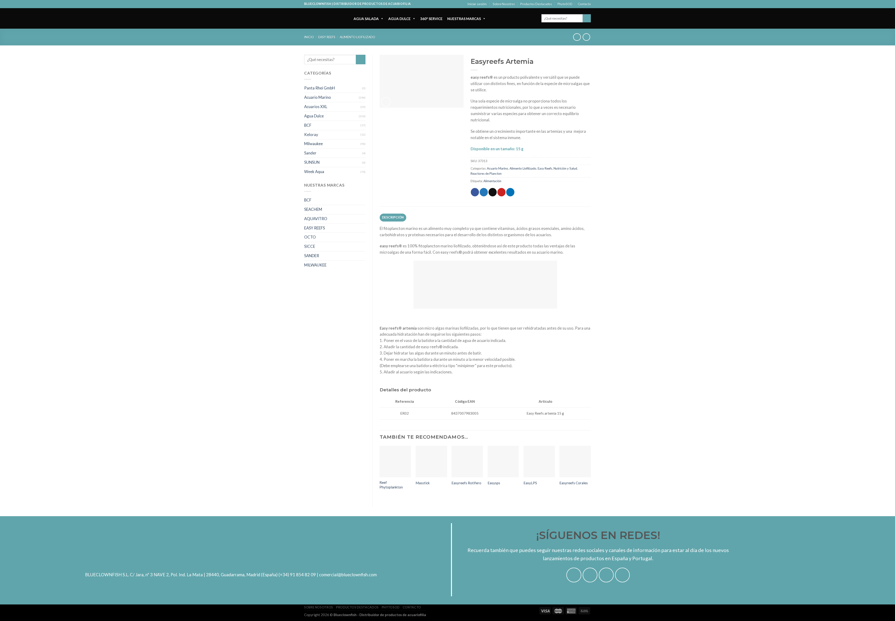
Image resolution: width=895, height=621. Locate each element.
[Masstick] (431, 461)
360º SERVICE (431, 19)
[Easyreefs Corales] (575, 461)
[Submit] (587, 18)
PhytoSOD (565, 4)
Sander (310, 152)
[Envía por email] (493, 192)
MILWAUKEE (315, 265)
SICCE (309, 246)
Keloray (311, 134)
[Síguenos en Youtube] (622, 575)
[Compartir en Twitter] (484, 192)
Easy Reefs (326, 37)
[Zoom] (386, 101)
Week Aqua (314, 171)
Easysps (494, 483)
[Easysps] (503, 461)
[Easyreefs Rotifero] (467, 461)
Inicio (309, 37)
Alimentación (492, 181)
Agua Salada (366, 19)
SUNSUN (312, 162)
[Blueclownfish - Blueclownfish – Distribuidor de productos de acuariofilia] (324, 18)
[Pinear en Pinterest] (501, 192)
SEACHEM (313, 209)
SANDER (311, 255)
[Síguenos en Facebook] (573, 575)
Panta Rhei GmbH (319, 87)
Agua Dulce (399, 19)
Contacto (584, 4)
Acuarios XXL (315, 106)
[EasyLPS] (539, 461)
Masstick (423, 483)
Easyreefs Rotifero (466, 483)
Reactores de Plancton (486, 173)
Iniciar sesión (477, 4)
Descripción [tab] (393, 217)
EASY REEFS (314, 227)
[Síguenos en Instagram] (590, 575)
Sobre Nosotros (504, 4)
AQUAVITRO (315, 218)
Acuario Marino (317, 97)
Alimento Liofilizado (357, 37)
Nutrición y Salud (565, 168)
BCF (307, 125)
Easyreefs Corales (573, 483)
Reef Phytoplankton (391, 484)
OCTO (310, 237)
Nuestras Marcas (464, 19)
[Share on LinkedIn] (510, 192)
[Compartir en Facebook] (475, 192)
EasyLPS (530, 483)
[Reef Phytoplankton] (395, 461)
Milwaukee (313, 143)
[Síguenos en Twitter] (606, 575)
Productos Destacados (536, 4)
